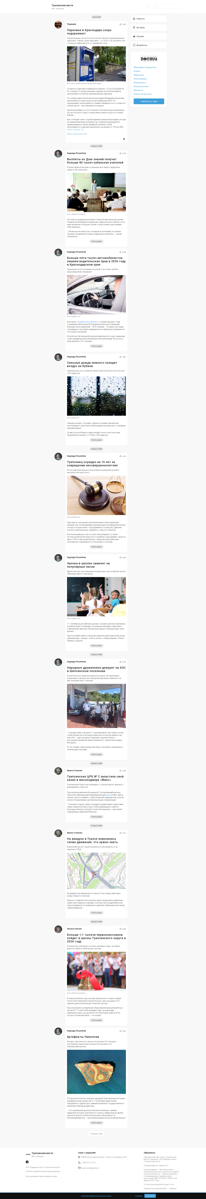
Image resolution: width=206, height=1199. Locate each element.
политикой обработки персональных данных (96, 1196)
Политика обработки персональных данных (43, 1171)
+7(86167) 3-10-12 (89, 1163)
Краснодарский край (77, 134)
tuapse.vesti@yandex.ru (90, 1168)
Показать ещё (96, 1133)
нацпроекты (140, 82)
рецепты (139, 90)
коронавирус (141, 78)
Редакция (71, 24)
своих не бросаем (143, 94)
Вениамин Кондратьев (145, 67)
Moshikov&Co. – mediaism (166, 1188)
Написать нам (149, 101)
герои (137, 71)
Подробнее (139, 1196)
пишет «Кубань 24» (75, 129)
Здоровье (139, 75)
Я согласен (150, 1196)
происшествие (142, 86)
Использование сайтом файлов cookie (41, 1176)
